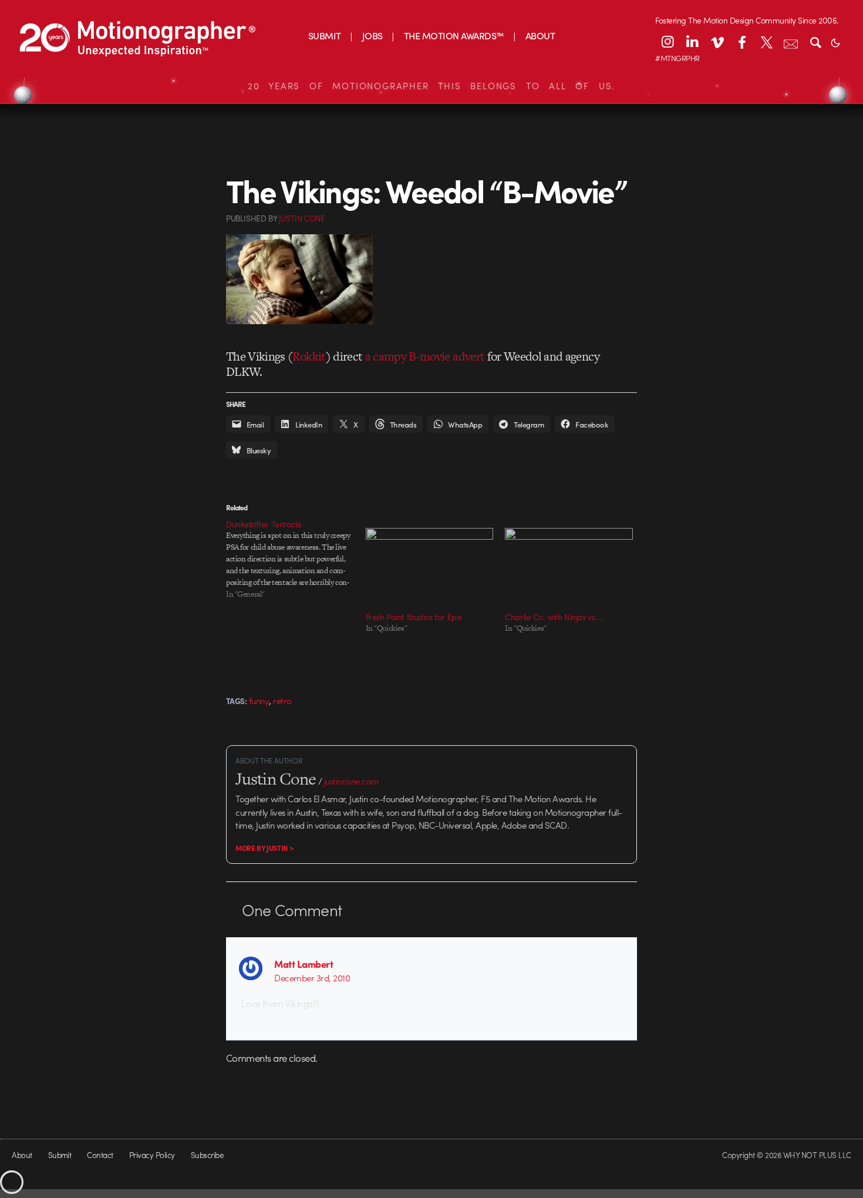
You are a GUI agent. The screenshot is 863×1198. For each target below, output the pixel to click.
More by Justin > (264, 848)
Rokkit (308, 356)
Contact (100, 1155)
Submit (60, 1155)
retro (282, 700)
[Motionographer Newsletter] (790, 41)
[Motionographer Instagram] (667, 41)
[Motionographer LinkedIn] (692, 41)
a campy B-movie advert (425, 356)
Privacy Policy (152, 1155)
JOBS (372, 35)
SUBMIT (324, 35)
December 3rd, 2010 (312, 977)
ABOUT (540, 35)
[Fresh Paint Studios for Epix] (430, 564)
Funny (259, 700)
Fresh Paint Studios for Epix (414, 616)
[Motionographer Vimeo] (716, 41)
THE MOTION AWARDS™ (454, 35)
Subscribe (207, 1155)
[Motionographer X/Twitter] (766, 41)
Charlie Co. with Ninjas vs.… (553, 616)
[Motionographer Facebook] (741, 41)
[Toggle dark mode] (835, 41)
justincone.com (351, 781)
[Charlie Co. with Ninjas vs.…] (569, 564)
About (22, 1155)
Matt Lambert (303, 964)
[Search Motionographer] (815, 41)
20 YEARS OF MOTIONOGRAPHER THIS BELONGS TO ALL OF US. (431, 85)
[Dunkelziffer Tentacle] (296, 559)
